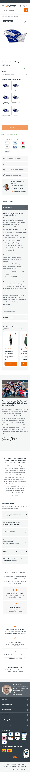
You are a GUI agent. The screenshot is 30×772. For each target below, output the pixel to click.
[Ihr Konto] (20, 6)
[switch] (26, 757)
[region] (15, 38)
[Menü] (3, 6)
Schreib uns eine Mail (20, 191)
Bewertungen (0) (8, 317)
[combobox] (13, 10)
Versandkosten (21, 766)
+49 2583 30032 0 (19, 188)
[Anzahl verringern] (3, 122)
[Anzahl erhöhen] (27, 122)
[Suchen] (26, 10)
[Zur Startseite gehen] (11, 6)
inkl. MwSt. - (14, 68)
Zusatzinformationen (9, 311)
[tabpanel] (15, 257)
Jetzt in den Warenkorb (15, 128)
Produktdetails (7, 207)
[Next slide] (26, 328)
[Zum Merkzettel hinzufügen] (25, 22)
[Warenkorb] (26, 6)
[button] (15, 515)
